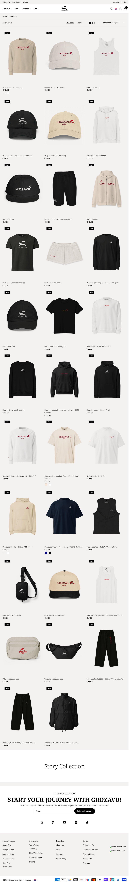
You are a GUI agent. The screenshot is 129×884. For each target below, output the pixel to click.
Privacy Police (88, 854)
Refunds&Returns (90, 849)
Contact (59, 854)
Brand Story (7, 845)
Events (32, 862)
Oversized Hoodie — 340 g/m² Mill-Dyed (18, 547)
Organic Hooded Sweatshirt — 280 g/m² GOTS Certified (61, 411)
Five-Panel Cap (8, 219)
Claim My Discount (84, 811)
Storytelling (61, 858)
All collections (7, 8)
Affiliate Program (36, 857)
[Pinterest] (53, 822)
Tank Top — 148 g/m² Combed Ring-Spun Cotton (105, 615)
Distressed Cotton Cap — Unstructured (18, 155)
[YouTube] (64, 822)
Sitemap (86, 863)
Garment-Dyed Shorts (52, 283)
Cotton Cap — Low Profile (54, 87)
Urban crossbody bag (11, 679)
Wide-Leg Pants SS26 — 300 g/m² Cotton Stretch (105, 679)
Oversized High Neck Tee (96, 476)
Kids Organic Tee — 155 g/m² (55, 346)
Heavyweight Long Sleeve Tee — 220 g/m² (102, 283)
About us (60, 845)
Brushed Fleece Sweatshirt (13, 87)
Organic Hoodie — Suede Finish (98, 410)
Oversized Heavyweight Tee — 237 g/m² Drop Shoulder (61, 477)
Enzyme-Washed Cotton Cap (55, 155)
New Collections (36, 853)
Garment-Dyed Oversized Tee (14, 283)
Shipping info (88, 845)
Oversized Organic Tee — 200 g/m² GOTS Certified (63, 547)
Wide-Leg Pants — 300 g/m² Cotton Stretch (19, 742)
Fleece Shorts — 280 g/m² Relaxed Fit (58, 219)
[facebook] (76, 822)
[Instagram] (42, 822)
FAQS (58, 849)
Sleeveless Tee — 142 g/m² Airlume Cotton (103, 547)
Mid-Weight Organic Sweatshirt (98, 346)
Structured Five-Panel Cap (54, 615)
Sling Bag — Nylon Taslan (12, 615)
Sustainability (8, 854)
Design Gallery (8, 849)
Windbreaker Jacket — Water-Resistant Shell (61, 742)
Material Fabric (8, 858)
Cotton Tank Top (93, 87)
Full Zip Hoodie (92, 219)
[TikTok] (87, 822)
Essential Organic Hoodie (96, 155)
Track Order (87, 858)
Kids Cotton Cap (9, 346)
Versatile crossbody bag (53, 679)
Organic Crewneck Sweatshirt (14, 410)
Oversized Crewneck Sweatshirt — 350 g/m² (19, 476)
